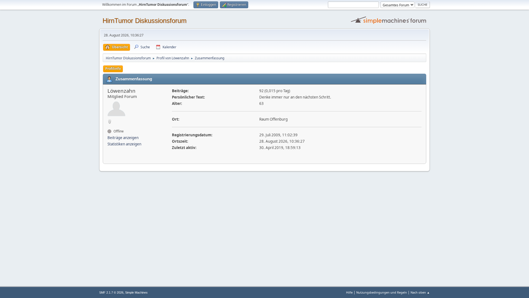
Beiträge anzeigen (123, 137)
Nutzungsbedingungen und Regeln (381, 292)
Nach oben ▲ (420, 292)
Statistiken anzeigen (124, 144)
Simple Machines (136, 292)
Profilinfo (113, 68)
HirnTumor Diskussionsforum (144, 20)
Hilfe (349, 292)
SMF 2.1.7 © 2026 (111, 292)
